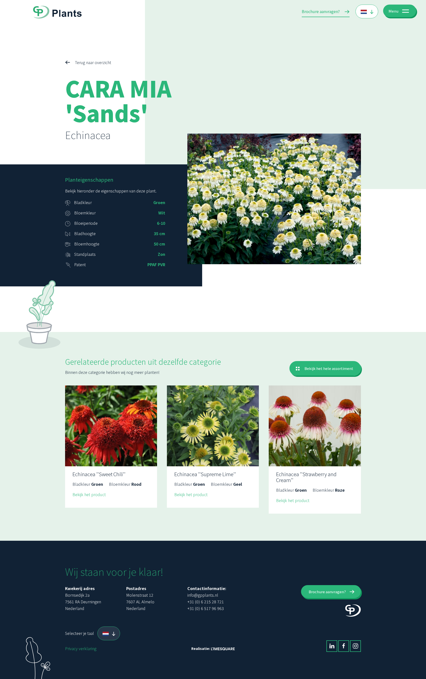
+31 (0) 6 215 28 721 (205, 602)
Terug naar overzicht (93, 62)
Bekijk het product (89, 494)
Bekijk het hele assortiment (328, 368)
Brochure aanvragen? (321, 11)
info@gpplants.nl (202, 595)
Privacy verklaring (80, 648)
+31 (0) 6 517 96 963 (205, 608)
